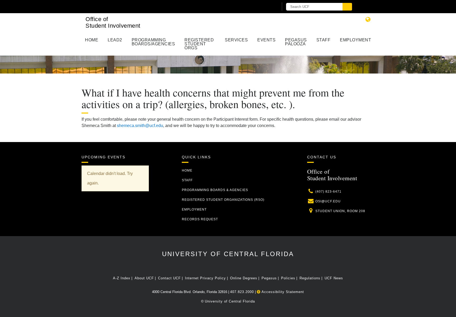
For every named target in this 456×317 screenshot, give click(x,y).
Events (266, 40)
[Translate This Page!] (368, 19)
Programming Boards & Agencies (215, 190)
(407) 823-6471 (328, 191)
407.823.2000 (242, 292)
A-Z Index (121, 278)
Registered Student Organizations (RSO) (223, 200)
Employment (355, 40)
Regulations (310, 278)
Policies (288, 278)
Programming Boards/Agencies (153, 42)
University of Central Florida (228, 253)
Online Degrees (243, 278)
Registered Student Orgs (199, 44)
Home (91, 40)
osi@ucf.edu (328, 201)
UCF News (334, 278)
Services (236, 40)
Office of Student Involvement (113, 22)
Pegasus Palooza (296, 42)
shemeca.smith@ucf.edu (140, 125)
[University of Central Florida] (143, 6)
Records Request (200, 219)
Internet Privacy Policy (205, 278)
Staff (323, 40)
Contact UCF (169, 278)
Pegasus (269, 278)
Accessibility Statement (282, 292)
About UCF (144, 278)
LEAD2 (115, 40)
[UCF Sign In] (261, 6)
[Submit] (347, 7)
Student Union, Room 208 (340, 211)
